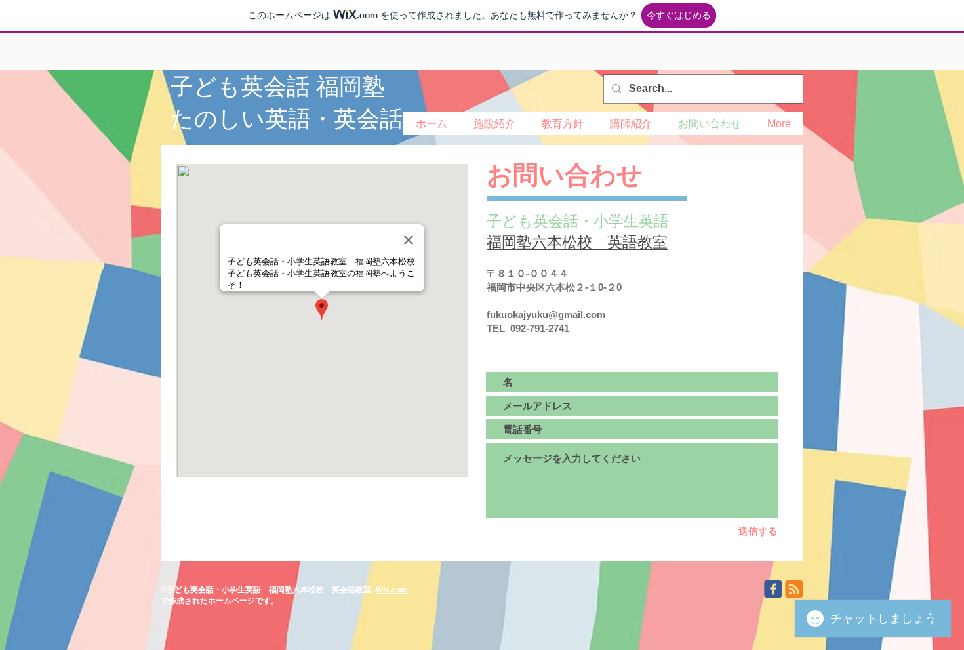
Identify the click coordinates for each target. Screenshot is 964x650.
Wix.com (392, 589)
